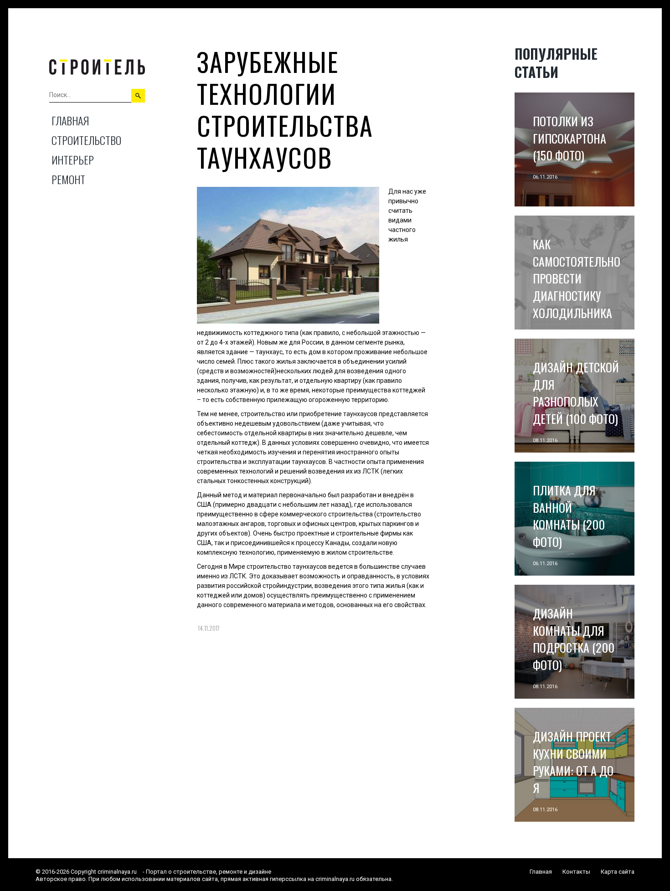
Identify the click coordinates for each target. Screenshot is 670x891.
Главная (70, 120)
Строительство (86, 140)
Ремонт (68, 179)
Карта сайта (617, 871)
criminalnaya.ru (117, 871)
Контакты (576, 871)
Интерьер (73, 159)
